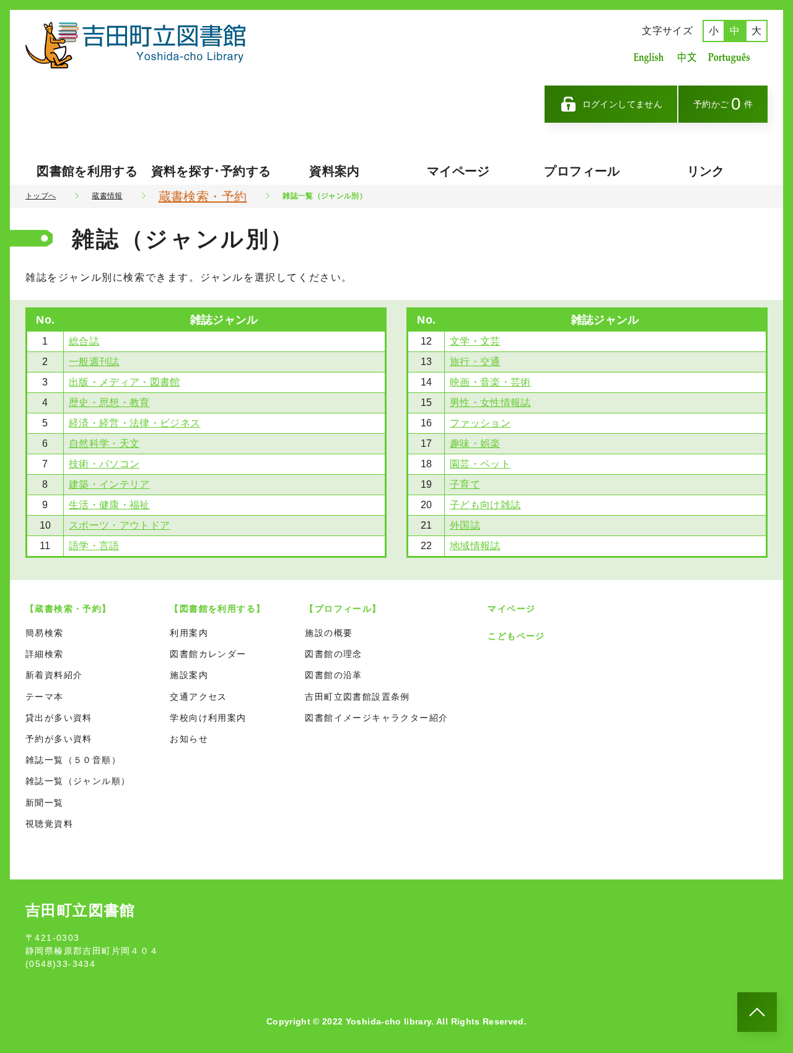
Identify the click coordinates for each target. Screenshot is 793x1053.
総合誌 (84, 341)
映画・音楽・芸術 (490, 382)
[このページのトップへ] (757, 1012)
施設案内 (189, 675)
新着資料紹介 (53, 675)
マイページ (458, 171)
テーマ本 (44, 697)
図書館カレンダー (208, 654)
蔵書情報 (107, 196)
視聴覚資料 (49, 824)
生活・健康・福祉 (109, 505)
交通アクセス (198, 697)
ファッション (480, 423)
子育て (465, 484)
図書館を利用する (87, 171)
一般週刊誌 (94, 361)
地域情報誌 (475, 545)
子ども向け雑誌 (485, 505)
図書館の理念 (333, 654)
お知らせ (189, 739)
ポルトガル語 (732, 57)
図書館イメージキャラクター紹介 (376, 718)
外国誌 (465, 525)
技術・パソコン (104, 464)
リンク (706, 171)
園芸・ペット (480, 464)
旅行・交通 (475, 361)
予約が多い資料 (58, 739)
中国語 (685, 57)
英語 (648, 57)
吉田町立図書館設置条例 (357, 697)
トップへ (40, 196)
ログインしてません (622, 104)
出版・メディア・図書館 (124, 382)
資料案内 (334, 171)
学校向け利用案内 (208, 718)
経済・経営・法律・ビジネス (135, 423)
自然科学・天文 (104, 443)
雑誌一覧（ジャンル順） (77, 781)
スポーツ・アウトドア (119, 525)
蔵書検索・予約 (203, 196)
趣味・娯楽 (475, 443)
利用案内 (189, 633)
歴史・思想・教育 (109, 402)
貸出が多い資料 (58, 718)
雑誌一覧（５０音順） (73, 760)
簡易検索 (44, 633)
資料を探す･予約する (211, 171)
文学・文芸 (475, 341)
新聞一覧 (44, 803)
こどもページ (516, 636)
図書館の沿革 (333, 675)
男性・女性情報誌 (490, 402)
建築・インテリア (109, 484)
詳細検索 (44, 654)
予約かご (723, 103)
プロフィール (582, 171)
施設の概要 (329, 633)
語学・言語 (94, 545)
